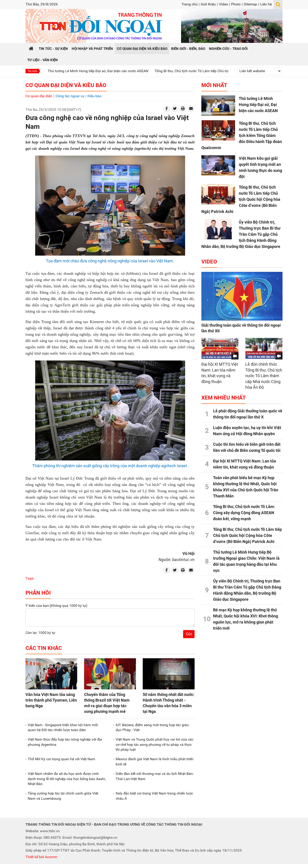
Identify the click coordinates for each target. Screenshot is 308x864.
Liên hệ (266, 4)
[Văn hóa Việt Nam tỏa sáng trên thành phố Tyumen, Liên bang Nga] (51, 673)
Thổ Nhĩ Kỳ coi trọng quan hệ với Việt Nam (61, 759)
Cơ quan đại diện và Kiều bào (65, 85)
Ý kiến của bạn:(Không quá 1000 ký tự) (56, 605)
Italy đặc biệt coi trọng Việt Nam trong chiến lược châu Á (154, 795)
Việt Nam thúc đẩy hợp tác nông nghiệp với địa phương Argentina (65, 741)
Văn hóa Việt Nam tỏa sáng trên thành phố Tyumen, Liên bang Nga (51, 700)
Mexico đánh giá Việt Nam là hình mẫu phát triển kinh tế (154, 761)
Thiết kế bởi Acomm (41, 857)
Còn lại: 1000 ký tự (40, 633)
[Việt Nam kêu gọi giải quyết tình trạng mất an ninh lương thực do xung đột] (218, 165)
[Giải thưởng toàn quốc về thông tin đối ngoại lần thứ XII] (242, 296)
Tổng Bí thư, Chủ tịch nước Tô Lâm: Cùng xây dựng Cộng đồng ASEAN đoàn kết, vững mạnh (244, 512)
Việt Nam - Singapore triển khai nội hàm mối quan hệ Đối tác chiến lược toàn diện (63, 727)
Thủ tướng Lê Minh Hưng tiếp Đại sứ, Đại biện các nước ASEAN (71, 71)
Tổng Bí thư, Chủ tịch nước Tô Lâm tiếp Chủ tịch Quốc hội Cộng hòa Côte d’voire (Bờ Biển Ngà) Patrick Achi (240, 199)
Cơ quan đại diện (38, 96)
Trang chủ (190, 4)
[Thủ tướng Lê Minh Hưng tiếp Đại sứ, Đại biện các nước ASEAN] (218, 105)
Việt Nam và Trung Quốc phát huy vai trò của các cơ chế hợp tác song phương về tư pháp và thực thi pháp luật (154, 744)
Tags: (29, 578)
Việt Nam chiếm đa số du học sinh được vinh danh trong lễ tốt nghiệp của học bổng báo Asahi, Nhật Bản (67, 779)
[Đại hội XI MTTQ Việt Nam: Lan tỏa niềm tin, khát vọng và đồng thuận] (220, 348)
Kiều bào (94, 96)
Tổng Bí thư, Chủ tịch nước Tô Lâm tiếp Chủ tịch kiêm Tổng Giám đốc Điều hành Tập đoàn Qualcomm (208, 71)
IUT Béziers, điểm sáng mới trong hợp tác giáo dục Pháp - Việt (152, 727)
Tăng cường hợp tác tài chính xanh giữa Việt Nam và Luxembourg (63, 795)
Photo (236, 4)
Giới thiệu (208, 4)
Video (223, 4)
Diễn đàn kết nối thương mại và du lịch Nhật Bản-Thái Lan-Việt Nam (155, 776)
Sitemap (250, 4)
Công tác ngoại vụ (69, 96)
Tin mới (32, 71)
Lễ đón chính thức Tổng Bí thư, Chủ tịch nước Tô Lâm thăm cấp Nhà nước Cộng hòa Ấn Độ (263, 376)
